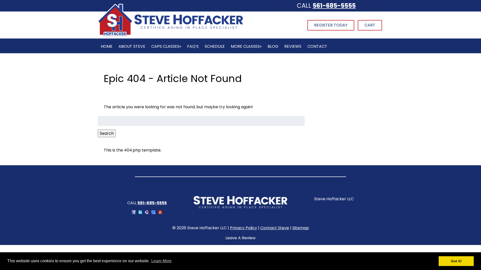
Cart (370, 25)
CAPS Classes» (166, 46)
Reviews (292, 46)
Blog (273, 46)
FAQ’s (193, 46)
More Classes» (246, 46)
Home (106, 46)
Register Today (330, 25)
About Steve (131, 46)
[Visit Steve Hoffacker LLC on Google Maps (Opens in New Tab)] (153, 213)
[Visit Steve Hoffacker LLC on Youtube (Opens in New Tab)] (160, 213)
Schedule (215, 46)
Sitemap (300, 228)
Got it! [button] (456, 261)
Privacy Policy (243, 228)
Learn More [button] (161, 261)
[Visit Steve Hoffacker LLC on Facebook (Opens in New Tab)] (134, 213)
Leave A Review (240, 238)
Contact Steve (274, 228)
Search (107, 133)
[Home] (171, 35)
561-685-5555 (334, 6)
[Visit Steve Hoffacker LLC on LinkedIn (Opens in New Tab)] (140, 213)
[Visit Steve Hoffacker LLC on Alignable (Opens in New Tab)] (147, 213)
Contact (317, 46)
